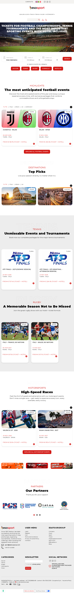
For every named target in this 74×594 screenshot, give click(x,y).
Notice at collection (29, 590)
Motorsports (5, 566)
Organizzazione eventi (55, 538)
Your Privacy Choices (40, 590)
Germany (28, 107)
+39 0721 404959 (9, 547)
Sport (50, 535)
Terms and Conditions (31, 536)
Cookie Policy (35, 538)
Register (27, 533)
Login (26, 531)
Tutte (5, 107)
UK (22, 107)
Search (67, 58)
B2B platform (53, 542)
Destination (9, 57)
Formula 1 (46, 68)
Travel (50, 536)
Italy (11, 107)
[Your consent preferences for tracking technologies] (3, 591)
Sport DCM (52, 540)
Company (52, 531)
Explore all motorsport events (37, 452)
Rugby (35, 68)
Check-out (48, 57)
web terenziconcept (23, 582)
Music (50, 533)
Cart (26, 535)
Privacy (27, 538)
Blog (50, 544)
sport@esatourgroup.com (12, 544)
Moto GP (58, 68)
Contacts (29, 1)
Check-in (30, 57)
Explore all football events (37, 151)
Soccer (15, 68)
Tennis (25, 68)
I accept (34, 564)
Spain (17, 107)
